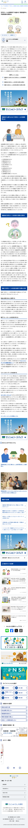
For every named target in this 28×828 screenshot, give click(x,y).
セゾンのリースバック (6, 395)
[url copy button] (21, 630)
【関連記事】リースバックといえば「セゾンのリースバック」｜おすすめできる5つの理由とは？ (14, 491)
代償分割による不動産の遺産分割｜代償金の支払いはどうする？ (13, 523)
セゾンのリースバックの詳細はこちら (9, 416)
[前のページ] (8, 768)
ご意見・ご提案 (11, 821)
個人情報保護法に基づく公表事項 (14, 817)
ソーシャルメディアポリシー (20, 819)
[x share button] (16, 630)
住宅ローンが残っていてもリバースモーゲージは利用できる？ (13, 517)
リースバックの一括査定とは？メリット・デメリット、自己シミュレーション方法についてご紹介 (13, 528)
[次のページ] (20, 768)
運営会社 (17, 821)
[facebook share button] (11, 630)
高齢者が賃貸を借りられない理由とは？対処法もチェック (12, 505)
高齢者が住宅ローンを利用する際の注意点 (14, 82)
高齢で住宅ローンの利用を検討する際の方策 (14, 85)
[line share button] (7, 630)
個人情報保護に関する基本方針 (8, 819)
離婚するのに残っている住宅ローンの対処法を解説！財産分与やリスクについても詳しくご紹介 (13, 511)
